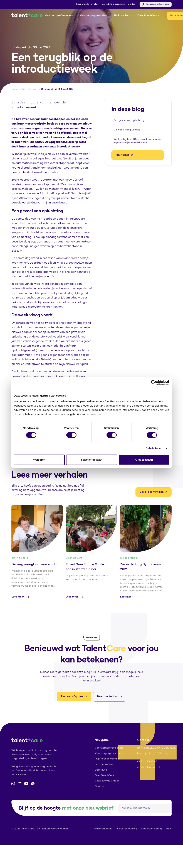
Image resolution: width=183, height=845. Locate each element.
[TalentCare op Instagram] (13, 783)
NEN (169, 828)
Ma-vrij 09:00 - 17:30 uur (152, 753)
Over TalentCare (147, 15)
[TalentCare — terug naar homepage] (27, 15)
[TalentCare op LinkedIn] (19, 783)
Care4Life (101, 770)
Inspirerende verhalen (87, 4)
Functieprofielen (104, 764)
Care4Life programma (113, 4)
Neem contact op (107, 696)
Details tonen (154, 448)
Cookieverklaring (151, 828)
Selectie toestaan (91, 459)
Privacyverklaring (102, 828)
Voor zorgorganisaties (93, 15)
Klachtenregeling (127, 828)
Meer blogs (122, 155)
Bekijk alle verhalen (152, 492)
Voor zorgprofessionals (59, 15)
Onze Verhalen (29, 89)
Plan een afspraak (72, 696)
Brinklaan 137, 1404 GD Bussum (156, 748)
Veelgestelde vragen (107, 781)
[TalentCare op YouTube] (26, 783)
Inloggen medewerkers (157, 4)
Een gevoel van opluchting (129, 120)
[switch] (71, 435)
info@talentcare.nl (148, 767)
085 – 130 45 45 (147, 761)
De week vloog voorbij (126, 129)
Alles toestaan (144, 459)
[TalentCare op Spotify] (32, 783)
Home (14, 89)
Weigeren (39, 459)
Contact (132, 4)
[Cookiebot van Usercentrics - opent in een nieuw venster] (153, 382)
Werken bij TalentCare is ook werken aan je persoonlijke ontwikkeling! (137, 141)
